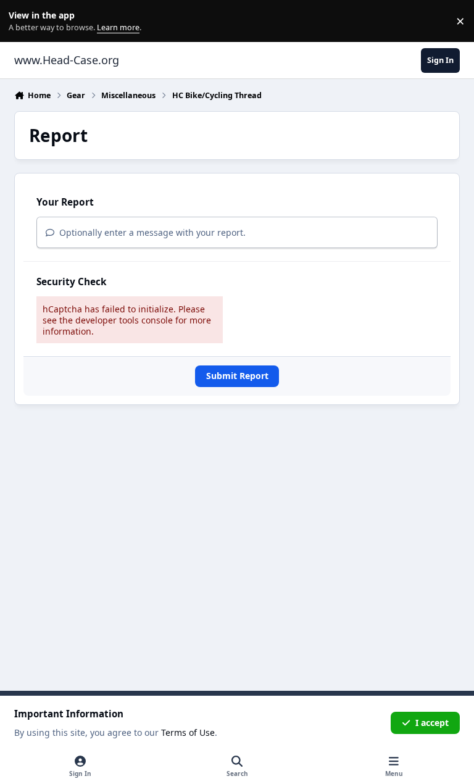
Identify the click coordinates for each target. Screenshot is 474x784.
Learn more (24, 21)
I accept (432, 722)
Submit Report (237, 376)
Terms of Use (188, 732)
